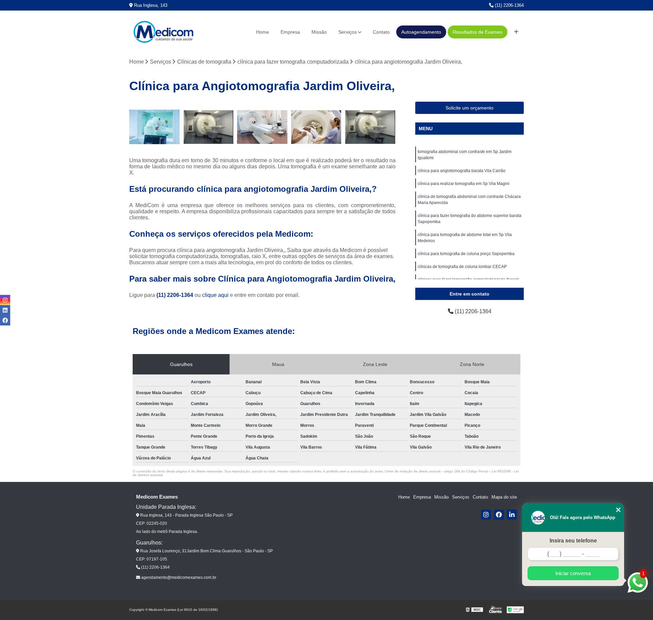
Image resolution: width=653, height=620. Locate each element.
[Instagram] (486, 514)
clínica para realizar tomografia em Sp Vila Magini (463, 183)
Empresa (290, 32)
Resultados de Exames (477, 32)
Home (262, 32)
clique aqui (215, 295)
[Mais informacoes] (516, 32)
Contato (381, 32)
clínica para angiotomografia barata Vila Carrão (461, 170)
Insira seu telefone (573, 540)
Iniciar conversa (573, 573)
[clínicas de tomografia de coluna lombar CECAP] (208, 127)
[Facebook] (499, 514)
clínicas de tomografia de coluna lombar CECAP (462, 266)
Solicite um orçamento (469, 108)
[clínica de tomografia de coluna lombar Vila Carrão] (262, 127)
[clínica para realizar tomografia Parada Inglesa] (154, 127)
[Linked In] (512, 514)
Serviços (347, 32)
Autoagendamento (421, 32)
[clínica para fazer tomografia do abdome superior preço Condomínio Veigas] (316, 127)
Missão (319, 32)
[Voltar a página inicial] (163, 32)
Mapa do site (504, 497)
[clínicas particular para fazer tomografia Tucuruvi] (370, 127)
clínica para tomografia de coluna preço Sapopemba (466, 253)
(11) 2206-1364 (508, 5)
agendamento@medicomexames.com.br (178, 577)
